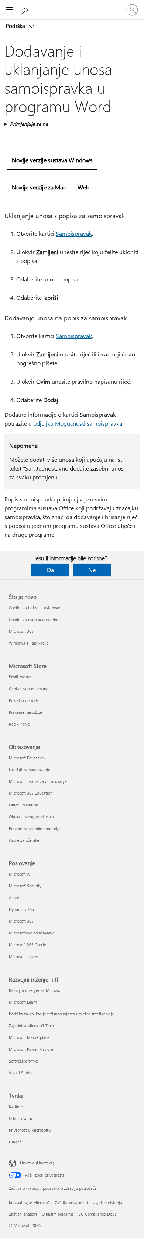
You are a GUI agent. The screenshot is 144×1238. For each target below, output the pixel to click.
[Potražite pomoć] (26, 9)
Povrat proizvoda (24, 700)
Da (50, 570)
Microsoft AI (20, 874)
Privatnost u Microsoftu (30, 1130)
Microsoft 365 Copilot (28, 944)
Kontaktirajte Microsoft (29, 1202)
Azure (14, 897)
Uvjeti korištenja (107, 1202)
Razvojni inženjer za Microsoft (36, 990)
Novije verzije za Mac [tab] (39, 187)
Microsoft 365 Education (30, 793)
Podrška (16, 25)
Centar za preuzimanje (29, 688)
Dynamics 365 (21, 909)
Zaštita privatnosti (71, 1202)
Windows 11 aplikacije (29, 643)
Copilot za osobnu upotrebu (33, 619)
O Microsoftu (20, 1118)
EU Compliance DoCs (98, 1214)
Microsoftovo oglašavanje (32, 933)
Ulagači (16, 1142)
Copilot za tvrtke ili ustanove (34, 607)
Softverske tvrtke (24, 1061)
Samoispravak (74, 233)
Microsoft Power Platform (31, 1049)
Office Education (23, 805)
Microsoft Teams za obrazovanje (38, 781)
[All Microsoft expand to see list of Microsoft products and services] (9, 10)
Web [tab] (83, 187)
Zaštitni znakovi (23, 1214)
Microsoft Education (27, 757)
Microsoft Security (25, 885)
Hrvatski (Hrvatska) (37, 1163)
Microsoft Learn (23, 1002)
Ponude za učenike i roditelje (35, 828)
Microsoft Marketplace (29, 1037)
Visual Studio (20, 1072)
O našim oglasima (58, 1214)
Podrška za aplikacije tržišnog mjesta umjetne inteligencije (61, 1014)
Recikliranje (19, 724)
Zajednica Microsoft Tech (31, 1025)
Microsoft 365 (21, 631)
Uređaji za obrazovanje (29, 769)
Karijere (16, 1106)
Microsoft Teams (24, 956)
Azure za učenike (24, 840)
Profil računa (20, 677)
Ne (92, 570)
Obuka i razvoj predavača (31, 816)
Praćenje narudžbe (25, 712)
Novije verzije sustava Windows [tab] (52, 160)
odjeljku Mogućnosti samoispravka (77, 423)
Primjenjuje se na (29, 123)
